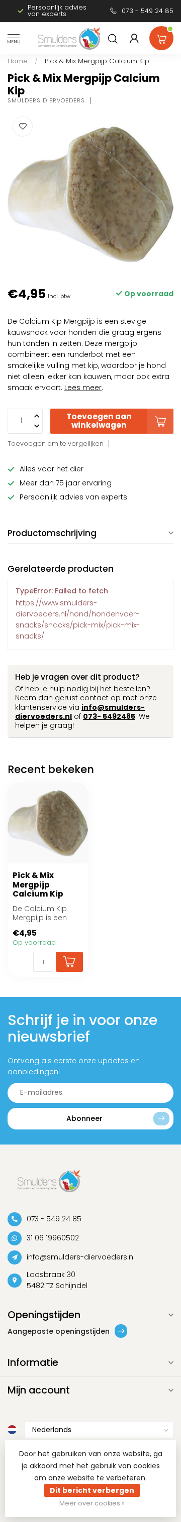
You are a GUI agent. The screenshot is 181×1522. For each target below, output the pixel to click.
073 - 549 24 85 (147, 11)
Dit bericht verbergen (92, 1490)
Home (18, 61)
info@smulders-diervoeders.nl (81, 1257)
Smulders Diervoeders (46, 100)
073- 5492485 (109, 716)
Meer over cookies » (92, 1503)
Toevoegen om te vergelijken (56, 443)
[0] (161, 36)
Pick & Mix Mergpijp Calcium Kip (97, 61)
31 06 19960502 (53, 1238)
